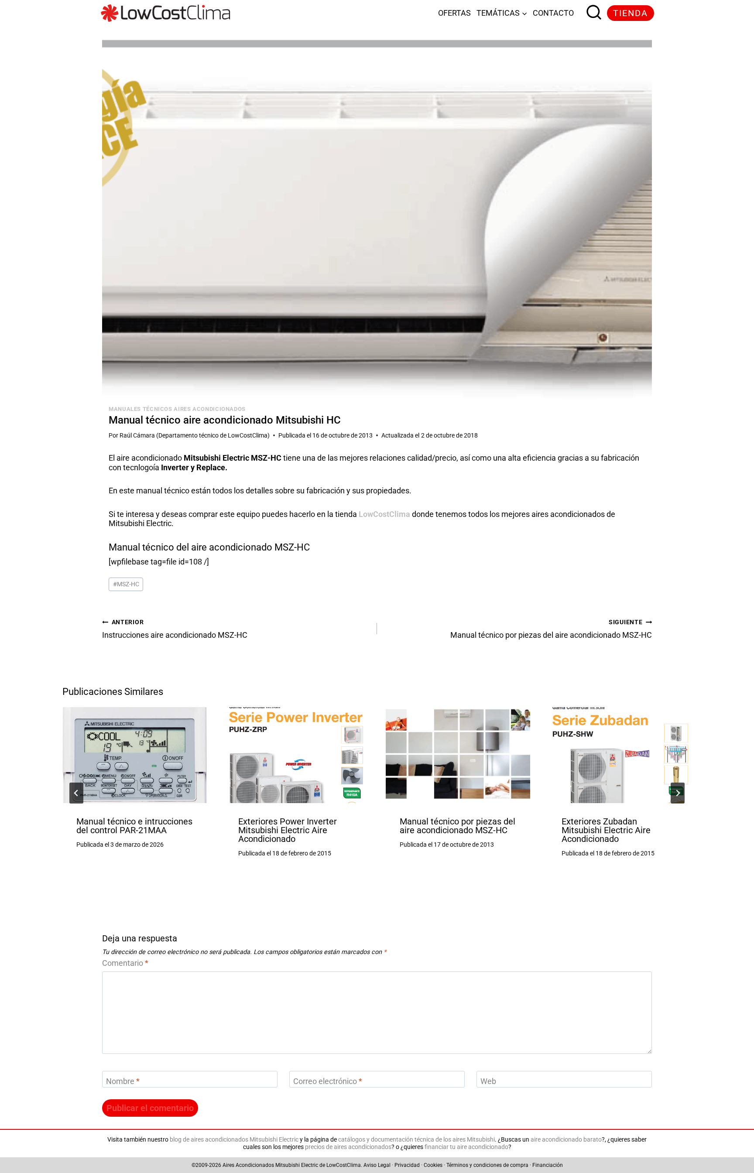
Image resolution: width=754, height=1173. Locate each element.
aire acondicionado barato (566, 1139)
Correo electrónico (327, 1081)
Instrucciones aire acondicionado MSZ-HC (174, 629)
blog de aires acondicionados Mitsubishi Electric (234, 1139)
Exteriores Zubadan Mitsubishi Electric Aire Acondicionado (606, 830)
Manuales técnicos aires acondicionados (177, 409)
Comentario (125, 963)
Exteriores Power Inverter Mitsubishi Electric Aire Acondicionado (287, 830)
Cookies (433, 1165)
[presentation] (134, 755)
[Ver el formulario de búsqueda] (592, 13)
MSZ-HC (126, 584)
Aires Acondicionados (248, 1165)
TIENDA (630, 13)
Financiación (547, 1165)
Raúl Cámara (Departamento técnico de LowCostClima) (195, 435)
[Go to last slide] (76, 793)
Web (488, 1081)
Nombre (123, 1081)
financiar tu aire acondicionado (466, 1147)
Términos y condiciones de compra (487, 1165)
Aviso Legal (377, 1165)
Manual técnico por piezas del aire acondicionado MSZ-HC (551, 629)
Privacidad (407, 1165)
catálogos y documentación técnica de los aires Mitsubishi (416, 1139)
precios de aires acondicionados (348, 1147)
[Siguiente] (678, 793)
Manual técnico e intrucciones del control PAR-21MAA (134, 825)
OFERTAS (454, 12)
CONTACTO (553, 12)
